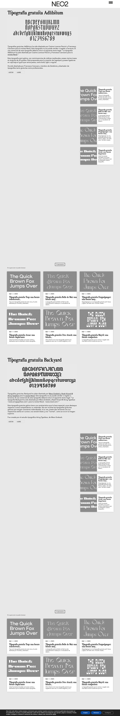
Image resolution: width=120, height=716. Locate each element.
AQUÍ (54, 714)
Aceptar (85, 713)
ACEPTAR (11, 72)
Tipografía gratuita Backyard (35, 360)
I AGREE (19, 72)
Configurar (108, 713)
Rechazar (96, 713)
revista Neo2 (12, 55)
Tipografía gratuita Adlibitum (35, 13)
